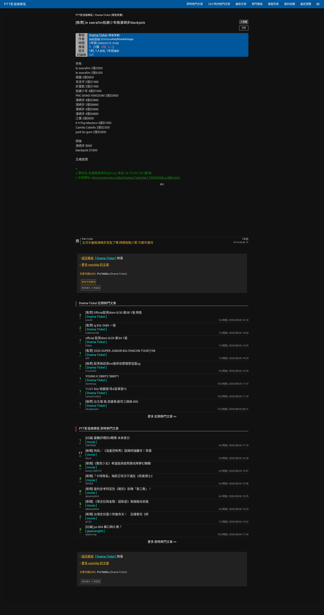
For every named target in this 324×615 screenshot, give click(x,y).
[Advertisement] (162, 210)
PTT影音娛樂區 (84, 15)
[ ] (96, 316)
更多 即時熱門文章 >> (162, 542)
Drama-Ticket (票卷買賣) (109, 15)
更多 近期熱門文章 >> (162, 416)
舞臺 (101, 258)
